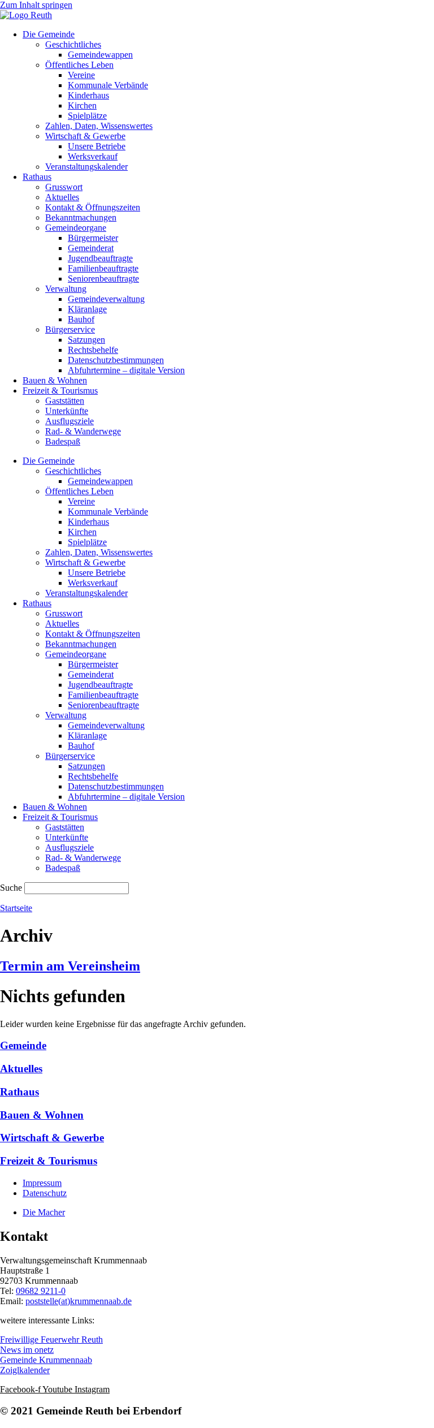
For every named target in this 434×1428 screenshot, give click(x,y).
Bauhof (81, 319)
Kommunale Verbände (108, 85)
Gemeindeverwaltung (106, 299)
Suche (11, 887)
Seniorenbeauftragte (103, 278)
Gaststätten (64, 400)
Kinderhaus (88, 95)
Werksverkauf (93, 156)
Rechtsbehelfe (93, 350)
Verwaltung (65, 289)
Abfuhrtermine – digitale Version (126, 370)
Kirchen (82, 105)
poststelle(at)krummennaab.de (78, 1301)
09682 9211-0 (41, 1291)
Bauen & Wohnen (55, 380)
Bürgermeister (93, 238)
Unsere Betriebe (96, 146)
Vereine (81, 75)
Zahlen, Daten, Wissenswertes (99, 126)
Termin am (70, 966)
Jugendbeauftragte (100, 258)
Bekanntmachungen (80, 217)
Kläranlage (87, 309)
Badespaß (62, 441)
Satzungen (86, 339)
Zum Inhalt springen (36, 5)
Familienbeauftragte (103, 268)
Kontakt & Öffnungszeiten (92, 207)
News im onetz (27, 1349)
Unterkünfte (66, 411)
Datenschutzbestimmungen (116, 360)
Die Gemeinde (49, 34)
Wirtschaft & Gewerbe (85, 136)
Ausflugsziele (69, 421)
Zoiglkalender (25, 1370)
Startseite (16, 908)
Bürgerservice (70, 329)
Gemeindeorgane (75, 227)
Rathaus (37, 177)
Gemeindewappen (100, 54)
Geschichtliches (73, 44)
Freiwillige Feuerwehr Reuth (51, 1339)
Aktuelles (62, 197)
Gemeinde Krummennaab (46, 1360)
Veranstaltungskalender (86, 166)
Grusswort (64, 187)
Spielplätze (87, 115)
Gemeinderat (91, 248)
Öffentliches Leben (79, 65)
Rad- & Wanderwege (83, 431)
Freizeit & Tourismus (60, 390)
